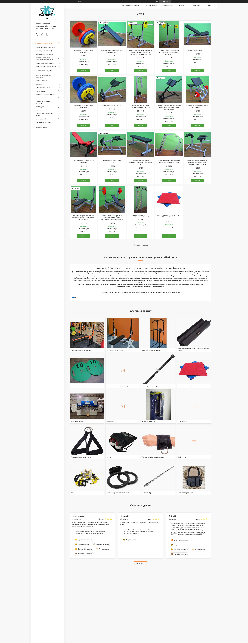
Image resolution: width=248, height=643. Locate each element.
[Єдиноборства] (194, 406)
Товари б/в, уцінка (41, 80)
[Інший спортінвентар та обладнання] (194, 370)
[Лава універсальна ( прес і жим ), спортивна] (83, 144)
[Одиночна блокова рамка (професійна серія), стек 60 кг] (140, 89)
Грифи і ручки (40, 107)
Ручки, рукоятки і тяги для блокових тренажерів (44, 71)
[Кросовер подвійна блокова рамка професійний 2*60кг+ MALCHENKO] (169, 144)
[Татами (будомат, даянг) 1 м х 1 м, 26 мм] (169, 199)
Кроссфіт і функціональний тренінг (44, 114)
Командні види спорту (43, 87)
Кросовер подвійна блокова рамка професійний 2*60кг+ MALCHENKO (169, 161)
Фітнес (38, 98)
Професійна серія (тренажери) (45, 47)
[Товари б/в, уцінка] (87, 406)
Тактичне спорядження (43, 122)
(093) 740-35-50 (111, 268)
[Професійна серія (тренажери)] (87, 335)
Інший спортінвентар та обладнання (43, 76)
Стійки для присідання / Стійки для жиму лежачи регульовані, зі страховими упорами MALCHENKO (140, 52)
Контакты (182, 5)
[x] (75, 297)
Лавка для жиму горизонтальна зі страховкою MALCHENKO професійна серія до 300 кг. (83, 217)
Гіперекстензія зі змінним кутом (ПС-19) (112, 161)
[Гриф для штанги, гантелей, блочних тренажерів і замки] (194, 335)
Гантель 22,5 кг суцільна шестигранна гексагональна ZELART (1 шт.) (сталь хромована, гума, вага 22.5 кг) (188, 533)
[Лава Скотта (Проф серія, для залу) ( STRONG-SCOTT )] (197, 89)
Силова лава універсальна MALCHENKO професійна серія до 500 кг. (140, 162)
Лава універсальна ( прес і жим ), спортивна (83, 161)
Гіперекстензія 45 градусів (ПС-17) (112, 105)
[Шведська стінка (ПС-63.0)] (140, 199)
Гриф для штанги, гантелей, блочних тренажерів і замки (44, 59)
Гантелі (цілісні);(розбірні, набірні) (46, 66)
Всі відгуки (139, 563)
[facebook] (73, 297)
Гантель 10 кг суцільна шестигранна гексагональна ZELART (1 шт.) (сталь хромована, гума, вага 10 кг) (187, 529)
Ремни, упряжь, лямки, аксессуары (43, 102)
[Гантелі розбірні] (158, 477)
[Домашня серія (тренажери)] (158, 335)
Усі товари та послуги (140, 245)
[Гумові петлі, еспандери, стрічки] (87, 442)
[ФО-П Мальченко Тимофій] (47, 13)
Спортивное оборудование (44, 43)
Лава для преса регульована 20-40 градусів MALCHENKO (112, 51)
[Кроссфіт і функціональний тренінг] (122, 477)
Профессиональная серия (130, 5)
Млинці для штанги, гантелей (45, 63)
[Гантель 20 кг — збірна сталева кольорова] (83, 34)
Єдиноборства (40, 91)
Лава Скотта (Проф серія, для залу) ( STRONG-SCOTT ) (197, 106)
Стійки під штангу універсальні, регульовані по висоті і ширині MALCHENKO (169, 52)
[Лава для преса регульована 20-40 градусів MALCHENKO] (112, 34)
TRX (37, 110)
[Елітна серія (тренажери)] (122, 335)
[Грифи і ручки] (194, 442)
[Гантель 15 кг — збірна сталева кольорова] (83, 89)
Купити (83, 70)
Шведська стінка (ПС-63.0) (140, 216)
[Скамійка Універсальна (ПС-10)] (197, 34)
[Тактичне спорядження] (194, 477)
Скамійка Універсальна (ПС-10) (197, 50)
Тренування (39, 84)
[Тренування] (122, 406)
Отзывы (208, 5)
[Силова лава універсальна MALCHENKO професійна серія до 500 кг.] (140, 144)
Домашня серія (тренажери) (45, 54)
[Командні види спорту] (158, 406)
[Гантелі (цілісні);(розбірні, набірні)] (122, 370)
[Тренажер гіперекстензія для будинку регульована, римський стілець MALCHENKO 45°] (169, 89)
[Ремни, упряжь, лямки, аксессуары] (158, 442)
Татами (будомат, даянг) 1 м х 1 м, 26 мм (169, 216)
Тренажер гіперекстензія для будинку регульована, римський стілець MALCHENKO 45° (169, 107)
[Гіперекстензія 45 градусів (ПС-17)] (112, 89)
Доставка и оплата (41, 127)
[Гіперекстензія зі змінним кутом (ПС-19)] (112, 144)
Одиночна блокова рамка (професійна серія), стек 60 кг (140, 106)
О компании (196, 5)
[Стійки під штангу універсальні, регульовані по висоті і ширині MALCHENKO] (169, 34)
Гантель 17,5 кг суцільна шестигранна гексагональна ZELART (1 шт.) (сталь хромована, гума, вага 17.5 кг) (188, 524)
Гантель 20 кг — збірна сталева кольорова (83, 51)
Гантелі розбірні (41, 119)
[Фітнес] (122, 442)
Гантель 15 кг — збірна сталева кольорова (83, 106)
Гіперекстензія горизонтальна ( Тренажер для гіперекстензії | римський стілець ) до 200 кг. (197, 162)
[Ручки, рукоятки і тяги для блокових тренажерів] (158, 370)
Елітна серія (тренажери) (44, 51)
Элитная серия (168, 5)
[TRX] (87, 477)
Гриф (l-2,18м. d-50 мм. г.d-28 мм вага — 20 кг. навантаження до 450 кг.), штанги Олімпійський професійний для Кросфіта (138, 531)
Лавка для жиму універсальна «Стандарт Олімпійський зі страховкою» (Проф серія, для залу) (112, 217)
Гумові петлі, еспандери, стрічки (46, 94)
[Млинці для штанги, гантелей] (87, 370)
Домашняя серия (151, 5)
